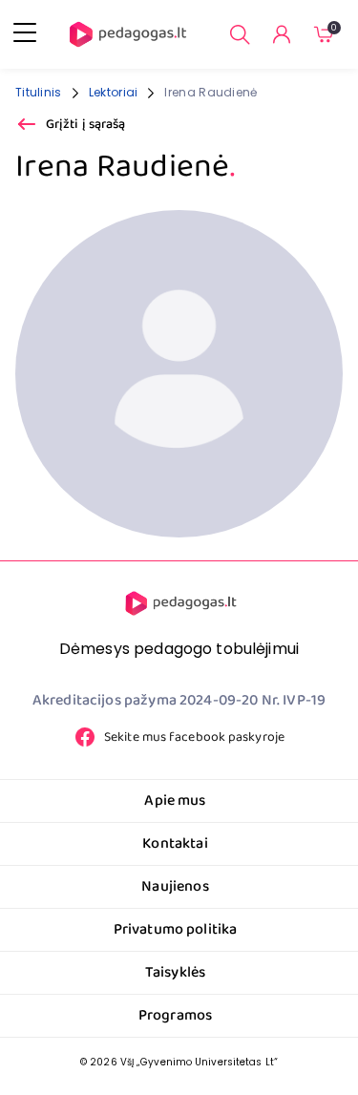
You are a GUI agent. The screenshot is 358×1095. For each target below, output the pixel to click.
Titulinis (38, 92)
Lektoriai (113, 92)
